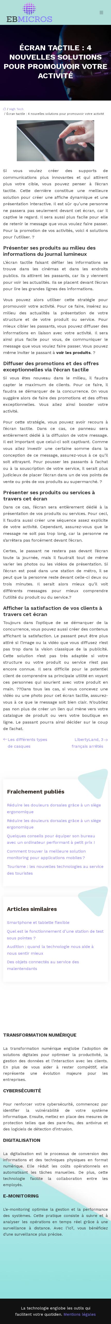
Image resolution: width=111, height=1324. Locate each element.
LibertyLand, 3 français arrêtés (87, 743)
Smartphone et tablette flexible (38, 922)
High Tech (16, 109)
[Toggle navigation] (101, 12)
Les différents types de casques (27, 743)
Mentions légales (80, 1314)
